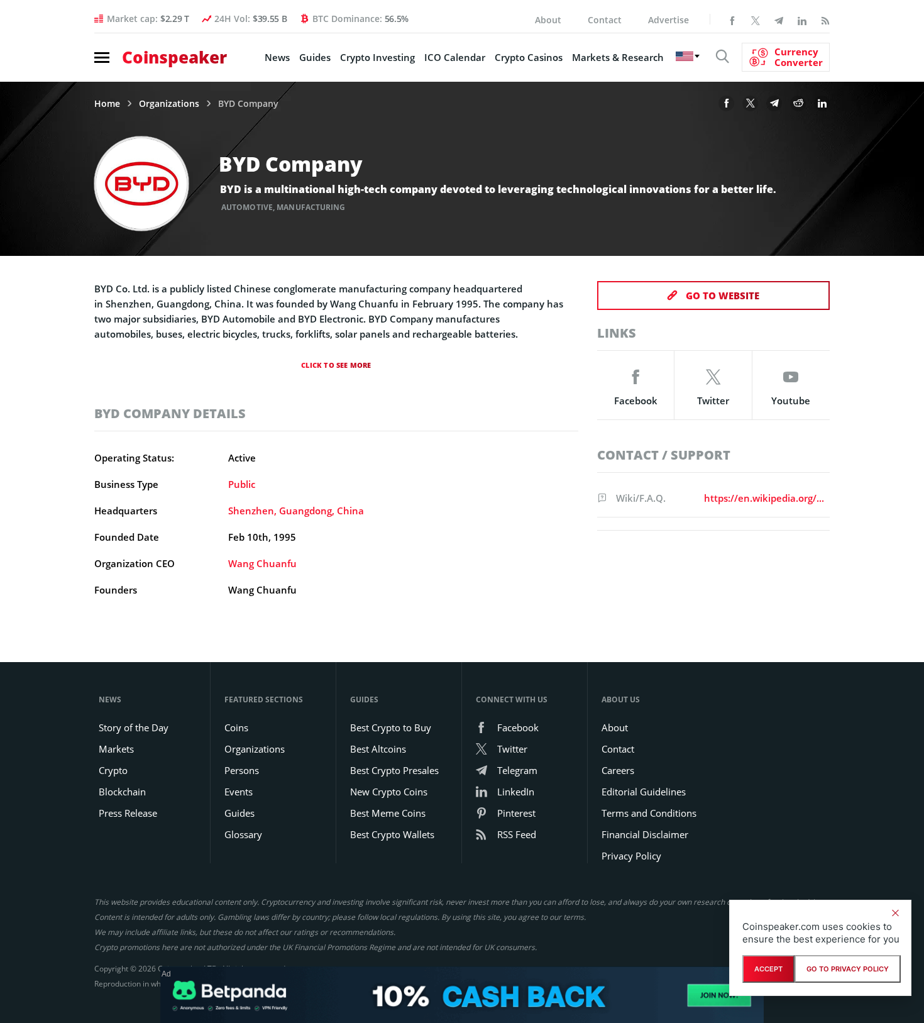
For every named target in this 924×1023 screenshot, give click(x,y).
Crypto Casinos (529, 57)
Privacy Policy (631, 855)
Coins (236, 727)
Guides (315, 57)
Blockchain (122, 791)
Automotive (247, 207)
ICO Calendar (454, 57)
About (548, 20)
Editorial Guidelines (644, 791)
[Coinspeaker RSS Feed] (825, 19)
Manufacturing (311, 207)
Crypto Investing (377, 57)
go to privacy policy (847, 969)
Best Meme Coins (388, 813)
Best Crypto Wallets (392, 834)
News (277, 57)
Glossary (243, 834)
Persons (241, 770)
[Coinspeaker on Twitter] (755, 19)
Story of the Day (133, 727)
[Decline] (895, 913)
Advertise (668, 20)
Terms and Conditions (649, 813)
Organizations (169, 103)
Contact (605, 20)
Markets (116, 749)
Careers (618, 770)
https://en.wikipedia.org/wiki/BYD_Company (764, 498)
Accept (768, 969)
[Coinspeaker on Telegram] (778, 19)
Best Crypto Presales (394, 770)
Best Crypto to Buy (390, 727)
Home (107, 103)
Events (238, 791)
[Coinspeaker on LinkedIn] (802, 19)
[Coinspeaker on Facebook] (732, 19)
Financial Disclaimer (645, 834)
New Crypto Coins (388, 791)
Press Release (128, 813)
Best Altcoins (378, 749)
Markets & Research (618, 57)
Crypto (113, 770)
